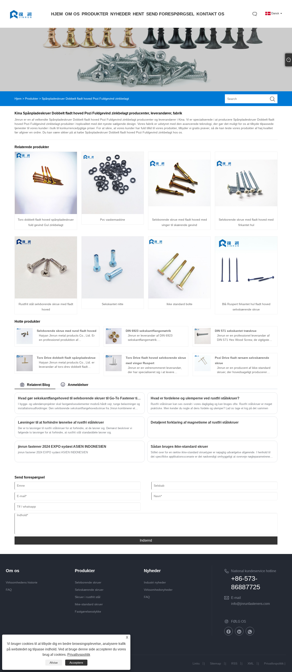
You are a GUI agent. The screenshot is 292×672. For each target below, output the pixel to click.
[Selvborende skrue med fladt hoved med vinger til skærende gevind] (179, 213)
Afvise (54, 662)
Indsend (146, 540)
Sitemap (215, 663)
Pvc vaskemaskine (112, 219)
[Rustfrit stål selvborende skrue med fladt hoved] (46, 297)
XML (251, 663)
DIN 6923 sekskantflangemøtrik (148, 330)
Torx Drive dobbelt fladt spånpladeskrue (66, 357)
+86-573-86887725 (245, 583)
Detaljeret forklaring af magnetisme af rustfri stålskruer (195, 422)
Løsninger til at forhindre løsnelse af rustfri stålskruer (61, 422)
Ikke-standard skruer (89, 604)
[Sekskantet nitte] (113, 297)
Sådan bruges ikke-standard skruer (179, 446)
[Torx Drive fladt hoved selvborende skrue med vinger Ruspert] (114, 370)
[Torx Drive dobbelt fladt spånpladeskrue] (24, 370)
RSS (234, 663)
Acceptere (76, 662)
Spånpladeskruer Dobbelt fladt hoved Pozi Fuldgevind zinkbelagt (85, 98)
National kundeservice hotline (253, 571)
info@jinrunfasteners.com (250, 604)
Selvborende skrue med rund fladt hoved (66, 330)
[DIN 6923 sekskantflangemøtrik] (114, 343)
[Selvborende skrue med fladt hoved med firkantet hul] (246, 213)
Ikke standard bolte (179, 304)
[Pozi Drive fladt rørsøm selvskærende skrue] (203, 370)
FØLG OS (238, 621)
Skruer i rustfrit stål (87, 597)
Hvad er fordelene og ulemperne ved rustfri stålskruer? (195, 398)
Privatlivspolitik (274, 663)
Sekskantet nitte (112, 304)
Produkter (31, 98)
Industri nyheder (155, 582)
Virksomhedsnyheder (158, 589)
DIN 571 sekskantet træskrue (236, 330)
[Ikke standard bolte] (179, 297)
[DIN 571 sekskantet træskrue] (203, 343)
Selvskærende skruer (89, 589)
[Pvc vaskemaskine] (113, 213)
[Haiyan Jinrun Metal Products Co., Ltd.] (20, 23)
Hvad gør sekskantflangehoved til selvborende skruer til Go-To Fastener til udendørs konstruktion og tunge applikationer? (79, 398)
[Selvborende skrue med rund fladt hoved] (24, 343)
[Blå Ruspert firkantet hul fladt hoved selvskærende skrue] (246, 297)
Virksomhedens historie (21, 582)
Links (196, 663)
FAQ (9, 589)
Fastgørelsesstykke (88, 611)
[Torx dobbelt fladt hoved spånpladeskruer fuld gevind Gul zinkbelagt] (46, 213)
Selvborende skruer (88, 582)
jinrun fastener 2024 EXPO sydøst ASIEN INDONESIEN (62, 446)
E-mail (236, 598)
